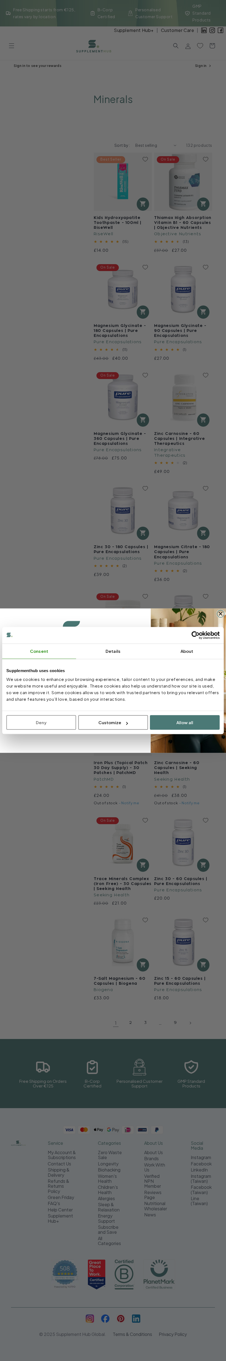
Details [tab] (113, 651)
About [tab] (187, 651)
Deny (41, 722)
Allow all (184, 722)
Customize (109, 722)
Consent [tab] (39, 651)
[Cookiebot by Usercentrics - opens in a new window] (195, 635)
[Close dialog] (220, 613)
